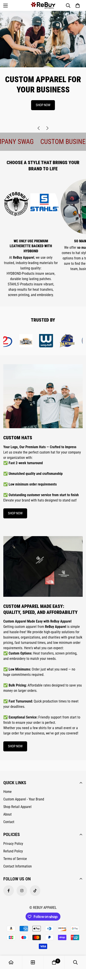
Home (7, 792)
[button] (78, 5)
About (7, 814)
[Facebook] (8, 890)
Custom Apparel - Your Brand (23, 799)
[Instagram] (22, 890)
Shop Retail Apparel (17, 807)
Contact (8, 822)
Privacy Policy (13, 844)
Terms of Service (15, 859)
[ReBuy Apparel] (43, 5)
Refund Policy (13, 851)
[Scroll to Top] (78, 945)
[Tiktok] (35, 890)
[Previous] (38, 128)
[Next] (47, 128)
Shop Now (43, 105)
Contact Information (17, 866)
